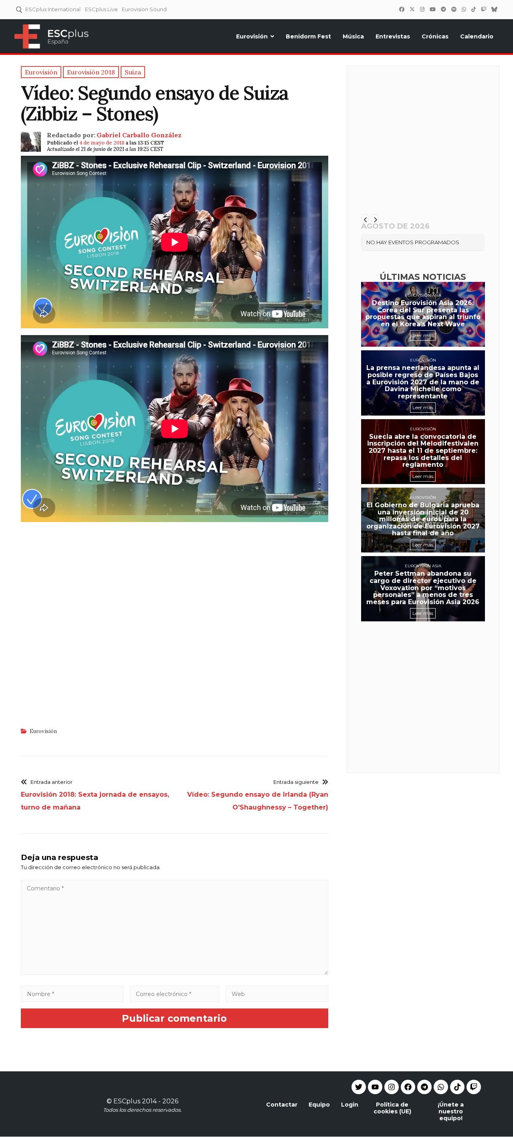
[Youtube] (375, 1087)
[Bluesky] (494, 9)
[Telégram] (443, 9)
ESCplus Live (101, 9)
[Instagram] (422, 9)
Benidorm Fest (308, 36)
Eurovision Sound (144, 9)
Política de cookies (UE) (392, 1108)
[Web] (277, 994)
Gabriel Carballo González (139, 135)
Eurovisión (252, 36)
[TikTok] (473, 9)
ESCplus (126, 1101)
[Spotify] (453, 9)
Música (353, 36)
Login (349, 1104)
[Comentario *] (174, 972)
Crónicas (435, 36)
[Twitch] (483, 9)
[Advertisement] (174, 631)
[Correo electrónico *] (175, 994)
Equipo (319, 1104)
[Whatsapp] (441, 1087)
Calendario (476, 36)
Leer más (422, 335)
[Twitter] (412, 9)
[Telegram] (424, 1087)
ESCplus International (53, 9)
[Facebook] (401, 9)
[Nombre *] (72, 994)
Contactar (281, 1104)
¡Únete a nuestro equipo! (451, 1111)
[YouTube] (432, 9)
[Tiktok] (457, 1087)
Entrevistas (393, 36)
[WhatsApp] (464, 9)
